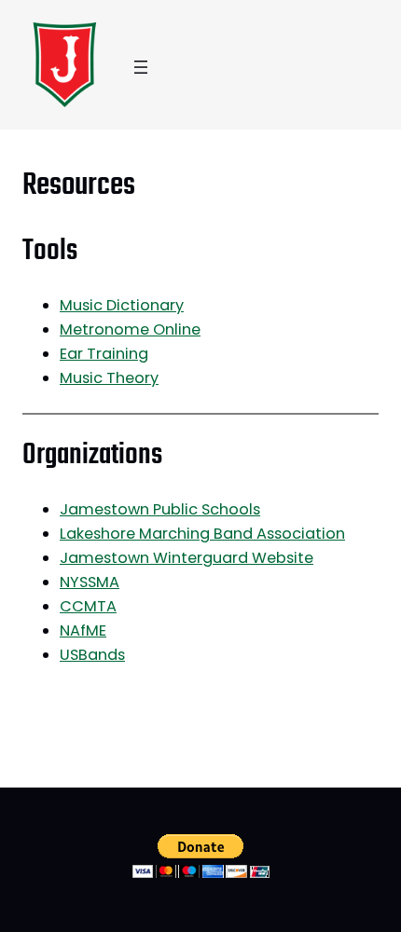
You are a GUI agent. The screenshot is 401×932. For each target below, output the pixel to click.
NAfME (83, 630)
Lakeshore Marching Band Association (202, 533)
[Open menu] (141, 67)
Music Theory (109, 378)
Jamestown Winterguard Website (186, 558)
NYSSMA (89, 582)
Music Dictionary (122, 305)
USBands (92, 654)
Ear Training (104, 353)
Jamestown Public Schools (160, 509)
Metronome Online (130, 329)
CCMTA (88, 606)
